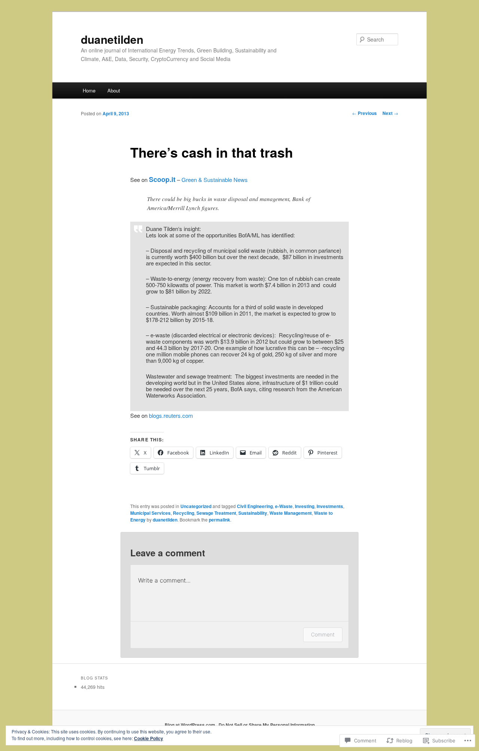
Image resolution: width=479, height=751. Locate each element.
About (113, 90)
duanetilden (112, 39)
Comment (323, 634)
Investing (304, 506)
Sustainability (252, 513)
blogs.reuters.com (171, 415)
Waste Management (290, 513)
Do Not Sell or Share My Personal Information (267, 724)
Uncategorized (195, 506)
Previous (364, 113)
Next (390, 113)
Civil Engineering (255, 506)
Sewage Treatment (216, 513)
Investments (330, 506)
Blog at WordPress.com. (190, 724)
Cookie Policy (148, 738)
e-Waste (284, 506)
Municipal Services (150, 513)
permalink (219, 519)
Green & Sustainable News (214, 179)
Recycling (183, 513)
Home (89, 90)
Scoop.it (162, 179)
